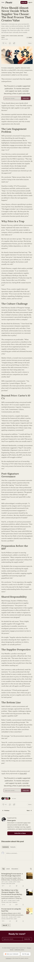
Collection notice (19, 949)
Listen (30, 37)
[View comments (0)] (10, 43)
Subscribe (24, 2)
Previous (6, 810)
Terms (11, 949)
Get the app (25, 954)
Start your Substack (12, 954)
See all (5, 925)
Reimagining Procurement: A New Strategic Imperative (12, 875)
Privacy (29, 948)
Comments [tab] (5, 847)
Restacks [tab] (12, 847)
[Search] (31, 869)
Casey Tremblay (12, 902)
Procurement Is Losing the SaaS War (11, 910)
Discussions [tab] (15, 869)
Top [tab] (3, 869)
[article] (17, 880)
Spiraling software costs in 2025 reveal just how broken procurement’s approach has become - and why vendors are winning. (12, 914)
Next (28, 810)
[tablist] (8, 847)
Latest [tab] (8, 869)
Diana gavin (11, 820)
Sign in (30, 2)
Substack (8, 958)
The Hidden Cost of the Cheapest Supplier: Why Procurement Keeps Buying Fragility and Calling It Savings (12, 892)
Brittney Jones (12, 918)
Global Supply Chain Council (9, 35)
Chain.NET (23, 773)
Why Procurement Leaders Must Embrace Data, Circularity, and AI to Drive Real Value (12, 879)
